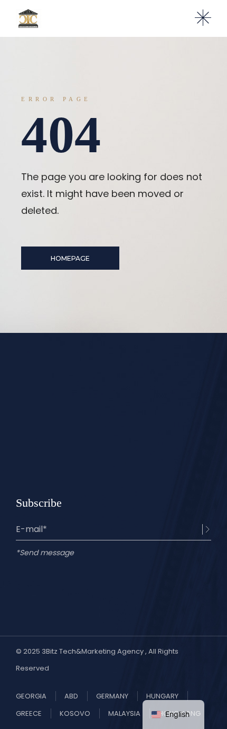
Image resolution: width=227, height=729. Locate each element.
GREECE (29, 713)
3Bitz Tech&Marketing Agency (93, 651)
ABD (71, 696)
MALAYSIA (124, 713)
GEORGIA (31, 696)
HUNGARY (162, 696)
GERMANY (112, 696)
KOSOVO (75, 713)
